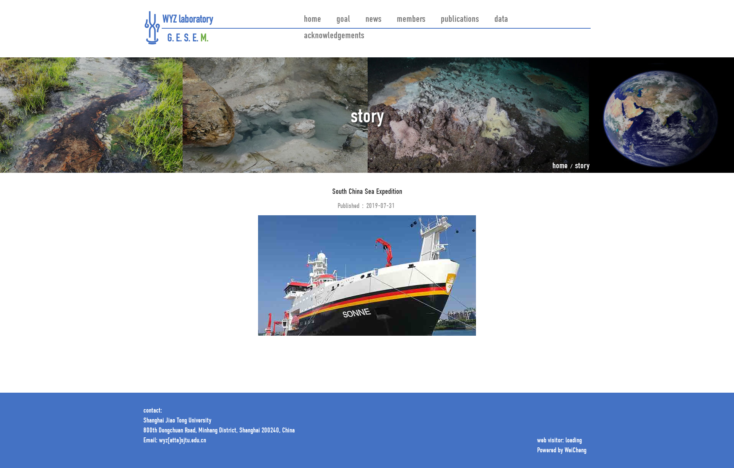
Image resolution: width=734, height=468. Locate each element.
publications (460, 19)
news (373, 19)
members (411, 19)
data (501, 19)
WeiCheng (575, 450)
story (582, 166)
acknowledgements (334, 36)
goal (343, 19)
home (312, 19)
